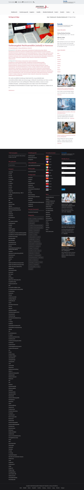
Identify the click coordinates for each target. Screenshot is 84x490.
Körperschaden (36, 248)
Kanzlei (56, 12)
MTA (9, 382)
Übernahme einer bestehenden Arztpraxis (16, 456)
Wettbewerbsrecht (12, 58)
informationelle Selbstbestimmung (31, 52)
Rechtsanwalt (16, 55)
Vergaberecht (23, 57)
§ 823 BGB (10, 194)
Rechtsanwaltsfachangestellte (34, 70)
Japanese (50, 175)
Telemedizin (11, 449)
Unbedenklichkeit (36, 264)
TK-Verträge (13, 57)
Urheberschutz (18, 57)
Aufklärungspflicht (12, 230)
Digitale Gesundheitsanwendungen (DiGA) (16, 262)
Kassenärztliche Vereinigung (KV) (14, 325)
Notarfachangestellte (46, 68)
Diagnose (10, 258)
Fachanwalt (19, 65)
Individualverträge (21, 52)
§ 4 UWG (10, 189)
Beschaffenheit (31, 232)
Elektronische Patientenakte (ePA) (15, 279)
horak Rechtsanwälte (32, 171)
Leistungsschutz (25, 54)
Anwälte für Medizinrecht (50, 201)
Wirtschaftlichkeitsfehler (13, 477)
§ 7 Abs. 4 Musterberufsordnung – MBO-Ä (16, 192)
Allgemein (10, 206)
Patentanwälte (15, 69)
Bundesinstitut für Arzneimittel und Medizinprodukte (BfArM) (15, 248)
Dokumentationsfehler (13, 270)
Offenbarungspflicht (12, 388)
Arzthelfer (10, 225)
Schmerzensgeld (31, 262)
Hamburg (58, 63)
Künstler (51, 52)
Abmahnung (11, 198)
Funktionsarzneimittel (12, 296)
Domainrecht (22, 51)
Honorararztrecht (12, 314)
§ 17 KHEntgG (11, 179)
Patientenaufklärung (12, 405)
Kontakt (62, 12)
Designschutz (17, 51)
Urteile (10, 460)
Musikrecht (41, 54)
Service (68, 12)
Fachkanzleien (20, 2)
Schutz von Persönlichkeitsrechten (25, 55)
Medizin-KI (10, 371)
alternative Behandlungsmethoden (15, 209)
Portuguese (51, 170)
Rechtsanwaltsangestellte (24, 70)
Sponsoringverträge (37, 55)
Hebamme (10, 308)
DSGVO (10, 276)
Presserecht (30, 200)
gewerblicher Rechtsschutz (13, 52)
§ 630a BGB (11, 190)
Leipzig (58, 67)
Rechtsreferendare (50, 70)
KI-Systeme (11, 335)
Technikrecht (49, 55)
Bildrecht (45, 50)
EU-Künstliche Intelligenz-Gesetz (14, 287)
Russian (50, 186)
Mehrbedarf (48, 216)
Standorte (47, 227)
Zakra (51, 485)
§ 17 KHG (10, 181)
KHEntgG (10, 329)
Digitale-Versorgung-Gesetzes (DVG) (15, 266)
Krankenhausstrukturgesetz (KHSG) (15, 340)
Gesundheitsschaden (32, 239)
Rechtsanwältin (17, 70)
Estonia (50, 189)
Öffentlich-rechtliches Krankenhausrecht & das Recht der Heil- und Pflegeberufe (66, 136)
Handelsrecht (30, 185)
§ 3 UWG (10, 185)
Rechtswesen (11, 430)
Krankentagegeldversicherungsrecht (15, 346)
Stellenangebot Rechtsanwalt (42, 72)
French (50, 161)
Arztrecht (10, 227)
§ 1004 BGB (11, 171)
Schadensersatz (11, 433)
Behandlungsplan (12, 240)
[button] (17, 12)
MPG (9, 380)
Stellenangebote (49, 218)
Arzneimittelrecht (31, 50)
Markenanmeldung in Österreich (34, 196)
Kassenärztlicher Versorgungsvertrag (15, 327)
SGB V (10, 441)
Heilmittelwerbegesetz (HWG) (14, 312)
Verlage (27, 57)
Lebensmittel (30, 250)
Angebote (32, 12)
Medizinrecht (14, 12)
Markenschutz (35, 54)
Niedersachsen (39, 68)
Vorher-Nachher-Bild (12, 473)
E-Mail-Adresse (64, 166)
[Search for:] (17, 165)
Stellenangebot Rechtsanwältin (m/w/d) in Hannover (31, 45)
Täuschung (30, 264)
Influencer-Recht (31, 187)
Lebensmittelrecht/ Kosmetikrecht (34, 165)
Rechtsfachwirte (43, 70)
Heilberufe (30, 241)
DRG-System (11, 274)
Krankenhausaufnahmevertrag (14, 336)
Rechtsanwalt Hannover (32, 157)
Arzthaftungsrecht (12, 223)
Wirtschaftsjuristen (19, 75)
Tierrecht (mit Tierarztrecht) (33, 212)
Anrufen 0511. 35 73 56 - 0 (28, 2)
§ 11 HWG (10, 173)
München (58, 69)
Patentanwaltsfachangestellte (24, 69)
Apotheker (10, 211)
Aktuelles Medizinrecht (48, 12)
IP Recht (29, 190)
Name (63, 161)
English (50, 159)
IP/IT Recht (30, 192)
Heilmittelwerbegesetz (13, 310)
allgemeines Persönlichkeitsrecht (14, 208)
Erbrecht (29, 181)
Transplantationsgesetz (13, 454)
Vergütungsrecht (12, 464)
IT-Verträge (43, 52)
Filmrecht (48, 51)
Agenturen (19, 50)
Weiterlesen (11, 90)
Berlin (58, 53)
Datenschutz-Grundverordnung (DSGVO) (16, 253)
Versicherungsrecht (24, 12)
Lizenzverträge (30, 54)
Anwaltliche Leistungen (50, 202)
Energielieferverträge (29, 51)
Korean (50, 181)
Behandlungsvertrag (12, 242)
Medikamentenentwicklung (13, 369)
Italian (50, 167)
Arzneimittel (34, 218)
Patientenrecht (11, 407)
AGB (16, 50)
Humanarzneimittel (31, 243)
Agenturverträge (25, 50)
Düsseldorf (59, 59)
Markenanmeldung (31, 194)
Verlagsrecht (31, 57)
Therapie (41, 262)
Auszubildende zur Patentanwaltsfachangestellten (17, 62)
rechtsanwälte (11, 70)
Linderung (39, 250)
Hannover (46, 65)
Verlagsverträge (37, 57)
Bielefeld (58, 55)
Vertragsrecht (30, 159)
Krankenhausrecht (12, 338)
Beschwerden (36, 232)
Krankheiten (30, 248)
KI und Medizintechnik (12, 333)
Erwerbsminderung (49, 208)
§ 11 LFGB (10, 175)
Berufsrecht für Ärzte (12, 244)
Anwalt (29, 60)
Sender (32, 55)
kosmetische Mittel (38, 243)
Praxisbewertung (12, 409)
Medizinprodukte (12, 374)
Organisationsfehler (12, 392)
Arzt (9, 219)
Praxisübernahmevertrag (13, 411)
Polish (50, 172)
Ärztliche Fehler (48, 206)
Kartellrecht (48, 52)
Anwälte (38, 12)
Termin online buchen (49, 231)
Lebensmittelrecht (18, 54)
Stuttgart (59, 71)
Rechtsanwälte (11, 420)
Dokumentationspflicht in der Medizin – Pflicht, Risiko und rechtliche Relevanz (66, 112)
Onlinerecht (45, 54)
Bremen (58, 57)
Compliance (11, 251)
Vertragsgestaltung (43, 57)
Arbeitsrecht (11, 213)
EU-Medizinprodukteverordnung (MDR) (16, 289)
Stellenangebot (44, 55)
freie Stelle (32, 65)
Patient (10, 403)
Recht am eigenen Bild (12, 416)
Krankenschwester (12, 344)
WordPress (56, 485)
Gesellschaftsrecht (12, 300)
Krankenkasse (11, 342)
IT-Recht (39, 52)
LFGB (10, 363)
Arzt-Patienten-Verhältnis (13, 221)
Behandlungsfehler (12, 238)
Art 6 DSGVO (11, 215)
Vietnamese (51, 178)
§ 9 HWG (10, 196)
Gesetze (10, 302)
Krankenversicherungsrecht (13, 348)
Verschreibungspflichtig (32, 266)
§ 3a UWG (10, 187)
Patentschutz (50, 54)
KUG (9, 350)
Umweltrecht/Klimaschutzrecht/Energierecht (36, 202)
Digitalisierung (11, 268)
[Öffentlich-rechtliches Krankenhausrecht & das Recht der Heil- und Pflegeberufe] (66, 128)
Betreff (63, 171)
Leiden (35, 250)
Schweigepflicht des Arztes (13, 437)
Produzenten (11, 55)
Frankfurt (59, 61)
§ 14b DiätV (11, 177)
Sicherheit (36, 262)
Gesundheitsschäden (49, 210)
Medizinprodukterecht (12, 376)
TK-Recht (10, 73)
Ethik (9, 285)
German (50, 156)
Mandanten (48, 212)
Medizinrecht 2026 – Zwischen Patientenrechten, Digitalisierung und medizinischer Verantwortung (65, 89)
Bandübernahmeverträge (38, 50)
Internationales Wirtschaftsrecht (34, 189)
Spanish (50, 164)
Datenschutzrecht (12, 51)
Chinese (50, 183)
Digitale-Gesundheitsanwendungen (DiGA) (16, 264)
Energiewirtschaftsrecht (37, 51)
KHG (9, 331)
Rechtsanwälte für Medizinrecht (38, 485)
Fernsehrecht (44, 51)
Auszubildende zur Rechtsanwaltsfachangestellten (36, 62)
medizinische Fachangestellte (14, 373)
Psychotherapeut (12, 414)
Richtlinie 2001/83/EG (12, 431)
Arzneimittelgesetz (40, 218)
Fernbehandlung (11, 291)
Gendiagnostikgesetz (12, 298)
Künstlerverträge (12, 54)
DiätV (10, 260)
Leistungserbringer (12, 359)
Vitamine (38, 266)
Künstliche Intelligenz (12, 355)
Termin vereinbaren (12, 2)
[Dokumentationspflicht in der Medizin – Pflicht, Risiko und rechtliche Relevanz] (66, 104)
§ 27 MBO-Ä (11, 183)
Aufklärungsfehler (12, 228)
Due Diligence (11, 277)
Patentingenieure (33, 69)
